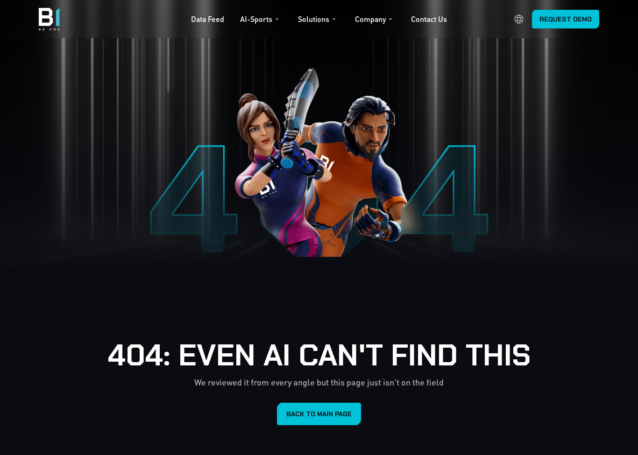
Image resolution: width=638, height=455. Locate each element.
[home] (49, 19)
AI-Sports (256, 19)
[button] (261, 21)
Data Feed (207, 19)
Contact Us (429, 19)
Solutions (313, 19)
